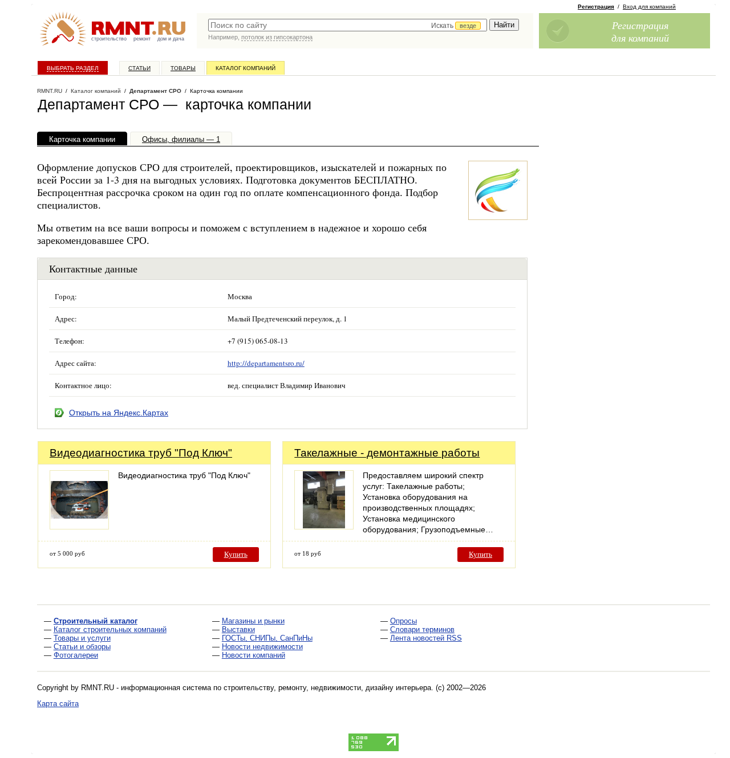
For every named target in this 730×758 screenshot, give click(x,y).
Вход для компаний (649, 6)
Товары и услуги (82, 638)
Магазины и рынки (253, 621)
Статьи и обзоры (82, 646)
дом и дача (170, 39)
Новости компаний (253, 655)
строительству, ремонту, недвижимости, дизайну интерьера (327, 687)
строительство (109, 39)
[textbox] (347, 25)
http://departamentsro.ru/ (266, 363)
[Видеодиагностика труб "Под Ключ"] (79, 526)
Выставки (238, 629)
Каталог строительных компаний (110, 629)
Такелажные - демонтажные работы (387, 453)
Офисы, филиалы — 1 (181, 139)
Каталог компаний (245, 68)
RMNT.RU (49, 91)
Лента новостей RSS (426, 638)
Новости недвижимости (262, 646)
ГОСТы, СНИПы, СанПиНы (267, 638)
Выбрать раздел (73, 68)
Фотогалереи (76, 655)
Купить (236, 554)
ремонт (142, 39)
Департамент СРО (155, 91)
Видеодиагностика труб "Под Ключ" (141, 453)
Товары (183, 68)
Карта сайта (58, 703)
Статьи (139, 68)
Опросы (403, 621)
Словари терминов (422, 629)
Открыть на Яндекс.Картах (118, 412)
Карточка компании (82, 139)
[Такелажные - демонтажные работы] (324, 526)
